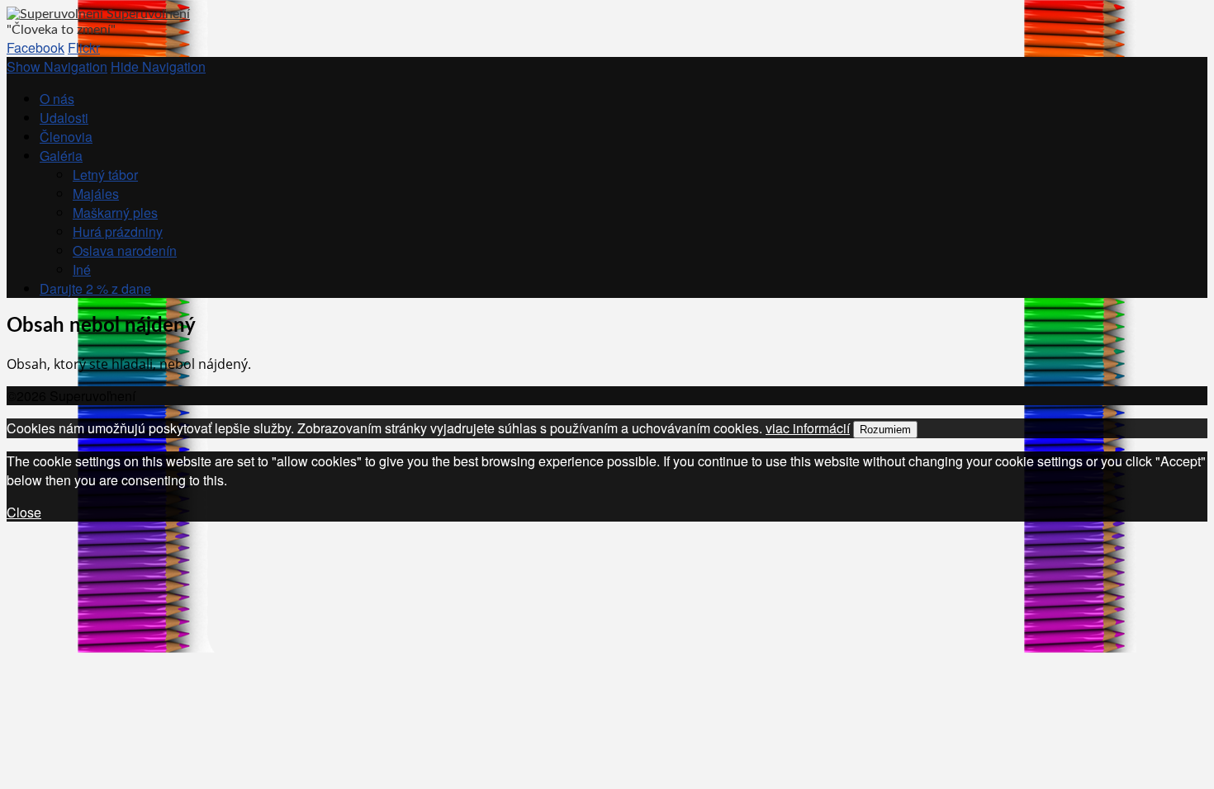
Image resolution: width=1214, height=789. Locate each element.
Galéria (61, 155)
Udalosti (64, 117)
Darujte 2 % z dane (95, 288)
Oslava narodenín (125, 250)
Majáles (96, 193)
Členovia (66, 136)
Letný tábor (105, 174)
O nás (57, 98)
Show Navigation (57, 66)
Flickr (84, 47)
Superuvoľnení (148, 14)
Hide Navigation (158, 66)
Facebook (35, 47)
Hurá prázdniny (118, 231)
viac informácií (808, 427)
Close (24, 512)
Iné (82, 269)
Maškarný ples (115, 212)
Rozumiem (885, 429)
